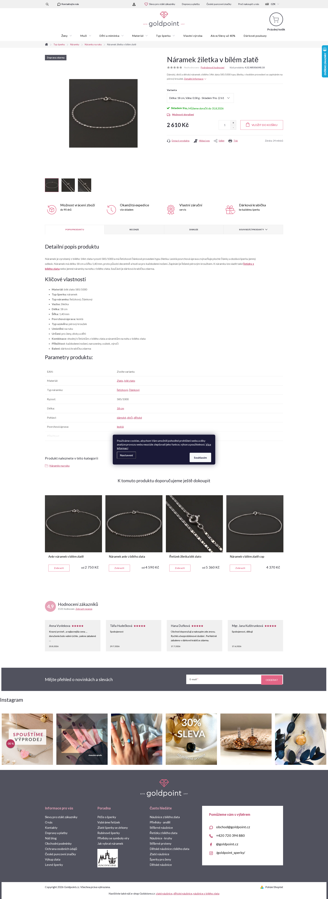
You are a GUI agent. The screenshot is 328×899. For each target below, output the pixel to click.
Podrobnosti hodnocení (212, 67)
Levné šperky (54, 865)
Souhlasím (200, 457)
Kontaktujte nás (70, 4)
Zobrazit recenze (84, 609)
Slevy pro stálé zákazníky (162, 4)
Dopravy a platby (191, 4)
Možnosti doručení (183, 114)
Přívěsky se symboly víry (113, 838)
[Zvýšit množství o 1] (233, 122)
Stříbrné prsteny (160, 843)
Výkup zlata (52, 859)
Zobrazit (59, 568)
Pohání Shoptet (274, 887)
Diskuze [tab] (193, 229)
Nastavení (126, 455)
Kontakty (51, 827)
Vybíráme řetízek (108, 822)
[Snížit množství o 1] (233, 127)
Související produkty (251, 229)
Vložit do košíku (264, 124)
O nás (48, 822)
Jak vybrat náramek (110, 843)
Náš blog (51, 838)
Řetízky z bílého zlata (163, 833)
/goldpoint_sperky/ (230, 852)
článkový (134, 389)
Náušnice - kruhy (161, 838)
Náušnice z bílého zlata (165, 817)
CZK (273, 4)
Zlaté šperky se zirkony (112, 827)
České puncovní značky (219, 4)
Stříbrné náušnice (161, 827)
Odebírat (272, 679)
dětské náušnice (182, 893)
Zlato (120, 380)
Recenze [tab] (134, 229)
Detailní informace (193, 78)
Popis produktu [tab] (74, 229)
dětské (138, 417)
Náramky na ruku (59, 465)
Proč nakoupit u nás (248, 4)
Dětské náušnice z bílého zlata (169, 849)
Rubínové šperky (108, 833)
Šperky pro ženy (160, 859)
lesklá (120, 426)
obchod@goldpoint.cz (233, 827)
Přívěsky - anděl (160, 822)
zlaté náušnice (164, 893)
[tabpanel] (73, 533)
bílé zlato (129, 380)
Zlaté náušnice (159, 854)
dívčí (130, 417)
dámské (121, 417)
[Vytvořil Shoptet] (263, 887)
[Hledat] (47, 4)
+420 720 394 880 (230, 835)
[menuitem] (66, 35)
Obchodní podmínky (58, 843)
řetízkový (122, 389)
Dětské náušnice (161, 865)
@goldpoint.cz (227, 844)
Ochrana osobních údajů (61, 849)
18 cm (120, 408)
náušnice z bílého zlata (206, 893)
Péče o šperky (106, 817)
